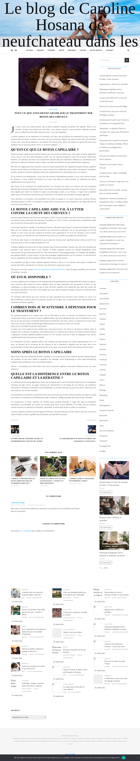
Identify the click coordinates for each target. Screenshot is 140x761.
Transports (104, 436)
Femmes (103, 349)
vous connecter (25, 531)
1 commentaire (91, 420)
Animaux (103, 288)
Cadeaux (103, 319)
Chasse (102, 324)
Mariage (103, 390)
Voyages (51, 50)
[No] (137, 758)
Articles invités (122, 741)
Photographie (105, 405)
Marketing (103, 395)
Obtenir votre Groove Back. (72, 632)
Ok (124, 757)
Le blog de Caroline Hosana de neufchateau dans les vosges (70, 33)
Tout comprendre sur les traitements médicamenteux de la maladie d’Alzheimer (34, 631)
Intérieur (103, 370)
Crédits (102, 329)
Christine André (18, 503)
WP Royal (75, 736)
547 (105, 568)
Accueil (29, 50)
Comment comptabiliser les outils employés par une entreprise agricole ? (23, 481)
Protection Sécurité (107, 410)
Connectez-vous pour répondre (36, 505)
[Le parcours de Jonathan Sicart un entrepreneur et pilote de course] (15, 429)
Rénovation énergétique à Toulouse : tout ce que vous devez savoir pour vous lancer (113, 228)
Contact (110, 50)
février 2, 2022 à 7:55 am (18, 505)
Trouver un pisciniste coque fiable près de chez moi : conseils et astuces (33, 612)
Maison (40, 50)
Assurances (104, 293)
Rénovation (104, 420)
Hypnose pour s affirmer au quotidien (114, 84)
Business (72, 50)
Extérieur (103, 344)
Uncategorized (105, 446)
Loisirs (83, 50)
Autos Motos (96, 50)
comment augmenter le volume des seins (49, 269)
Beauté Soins (104, 304)
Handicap (103, 359)
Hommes (103, 365)
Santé (61, 50)
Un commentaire (74, 692)
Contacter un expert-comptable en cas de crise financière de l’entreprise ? (113, 240)
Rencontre (103, 415)
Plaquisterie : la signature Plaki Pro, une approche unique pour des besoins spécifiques (114, 131)
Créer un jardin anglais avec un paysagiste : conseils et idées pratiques (53, 481)
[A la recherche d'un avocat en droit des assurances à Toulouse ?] (92, 429)
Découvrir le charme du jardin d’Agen (113, 106)
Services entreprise (107, 431)
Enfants (102, 334)
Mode (102, 400)
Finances (103, 354)
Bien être (53, 109)
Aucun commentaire (34, 598)
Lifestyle (103, 375)
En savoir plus (106, 492)
